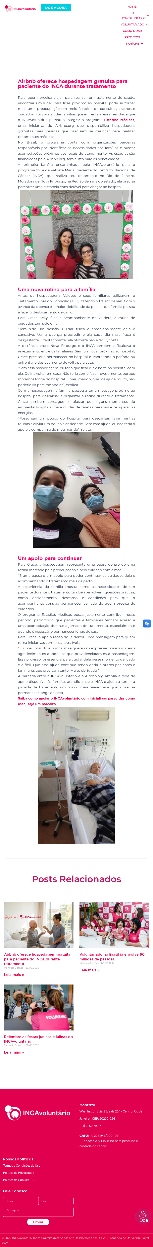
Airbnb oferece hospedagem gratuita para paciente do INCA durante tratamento (37, 959)
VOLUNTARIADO (132, 24)
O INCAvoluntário (133, 15)
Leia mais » (14, 975)
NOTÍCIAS (133, 43)
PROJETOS (132, 37)
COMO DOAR (132, 31)
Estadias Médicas (119, 120)
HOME (132, 6)
